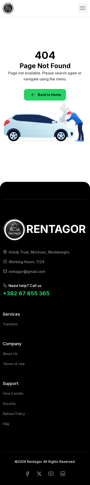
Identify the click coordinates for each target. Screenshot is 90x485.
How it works (13, 393)
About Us (10, 353)
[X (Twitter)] (39, 473)
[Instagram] (62, 473)
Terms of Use (14, 364)
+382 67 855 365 (26, 293)
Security (9, 403)
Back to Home (49, 95)
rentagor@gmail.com (27, 271)
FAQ (6, 424)
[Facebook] (27, 473)
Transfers (10, 324)
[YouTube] (51, 473)
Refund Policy (14, 414)
